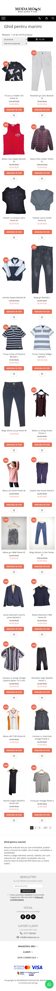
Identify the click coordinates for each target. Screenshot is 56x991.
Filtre (41, 39)
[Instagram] (33, 916)
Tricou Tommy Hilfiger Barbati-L (42, 355)
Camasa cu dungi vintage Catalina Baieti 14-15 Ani (14, 679)
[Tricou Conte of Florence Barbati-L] (14, 337)
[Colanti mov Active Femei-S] (42, 472)
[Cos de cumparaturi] (46, 18)
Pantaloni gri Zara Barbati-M (42, 96)
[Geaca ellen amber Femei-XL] (42, 139)
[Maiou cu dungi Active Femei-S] (42, 404)
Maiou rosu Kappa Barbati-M (14, 160)
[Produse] (3, 19)
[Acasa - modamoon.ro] (28, 10)
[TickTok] (28, 916)
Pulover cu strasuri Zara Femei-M (14, 219)
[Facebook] (23, 916)
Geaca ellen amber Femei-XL (42, 160)
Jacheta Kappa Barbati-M (14, 297)
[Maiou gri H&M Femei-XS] (14, 533)
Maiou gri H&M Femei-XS (14, 552)
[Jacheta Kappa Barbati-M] (14, 269)
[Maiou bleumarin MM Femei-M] (42, 595)
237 (45, 827)
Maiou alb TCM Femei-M (14, 736)
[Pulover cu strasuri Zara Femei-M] (14, 200)
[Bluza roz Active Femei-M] (14, 472)
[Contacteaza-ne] (40, 18)
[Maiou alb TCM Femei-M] (14, 719)
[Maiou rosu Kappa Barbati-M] (14, 139)
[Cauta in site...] (53, 18)
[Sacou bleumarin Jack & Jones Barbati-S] (14, 595)
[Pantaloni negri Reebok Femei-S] (42, 658)
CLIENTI (27, 952)
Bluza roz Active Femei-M (14, 490)
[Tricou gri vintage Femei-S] (42, 780)
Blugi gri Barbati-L (42, 297)
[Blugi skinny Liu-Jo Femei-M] (14, 404)
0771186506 (29, 933)
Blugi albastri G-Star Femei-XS (42, 553)
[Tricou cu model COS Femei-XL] (14, 71)
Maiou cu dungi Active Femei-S (42, 431)
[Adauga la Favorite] (14, 115)
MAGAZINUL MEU (27, 946)
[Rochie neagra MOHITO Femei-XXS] (14, 780)
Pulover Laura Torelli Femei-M (42, 219)
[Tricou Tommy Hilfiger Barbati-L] (42, 337)
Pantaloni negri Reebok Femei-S (42, 679)
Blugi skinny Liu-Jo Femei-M (14, 430)
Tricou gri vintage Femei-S (42, 800)
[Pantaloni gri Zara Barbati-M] (42, 71)
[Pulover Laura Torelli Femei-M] (42, 200)
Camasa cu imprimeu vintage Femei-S (42, 737)
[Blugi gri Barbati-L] (42, 269)
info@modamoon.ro (29, 937)
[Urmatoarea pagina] (50, 827)
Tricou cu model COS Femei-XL (14, 96)
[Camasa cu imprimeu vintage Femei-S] (42, 719)
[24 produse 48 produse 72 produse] (14, 39)
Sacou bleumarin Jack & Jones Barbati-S (14, 616)
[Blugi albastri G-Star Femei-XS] (42, 533)
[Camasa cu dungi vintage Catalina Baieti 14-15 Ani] (14, 658)
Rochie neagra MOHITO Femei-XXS (14, 802)
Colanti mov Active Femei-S (42, 490)
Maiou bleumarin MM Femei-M (42, 616)
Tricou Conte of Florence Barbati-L (14, 355)
